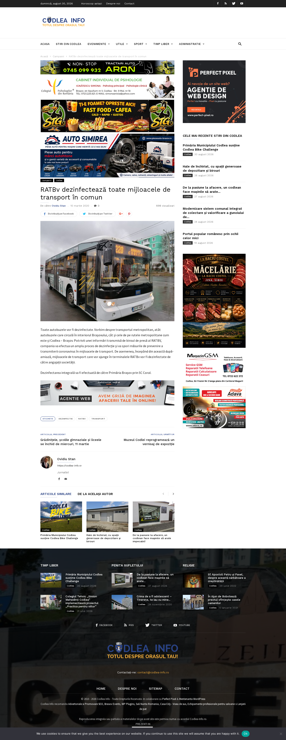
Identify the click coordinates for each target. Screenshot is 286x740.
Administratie (190, 44)
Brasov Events (112, 704)
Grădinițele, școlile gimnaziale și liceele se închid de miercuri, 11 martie (70, 442)
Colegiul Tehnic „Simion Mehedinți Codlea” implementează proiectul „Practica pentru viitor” (82, 601)
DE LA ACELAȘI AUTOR (95, 494)
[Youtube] (242, 3)
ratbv (82, 419)
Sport (138, 44)
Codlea (59, 180)
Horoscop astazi (91, 3)
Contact (129, 3)
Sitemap (155, 688)
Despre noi (113, 3)
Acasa (45, 44)
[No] (281, 734)
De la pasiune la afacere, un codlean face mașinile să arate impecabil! (152, 538)
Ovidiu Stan (59, 205)
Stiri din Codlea (68, 44)
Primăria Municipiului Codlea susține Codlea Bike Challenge (59, 537)
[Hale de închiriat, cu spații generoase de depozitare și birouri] (107, 516)
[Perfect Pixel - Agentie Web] (214, 122)
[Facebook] (218, 3)
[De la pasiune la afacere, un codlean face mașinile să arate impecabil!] (153, 516)
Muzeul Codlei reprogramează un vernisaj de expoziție (149, 442)
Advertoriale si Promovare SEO (85, 704)
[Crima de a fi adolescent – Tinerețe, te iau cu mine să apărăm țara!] (122, 602)
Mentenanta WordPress (192, 699)
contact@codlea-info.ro (153, 672)
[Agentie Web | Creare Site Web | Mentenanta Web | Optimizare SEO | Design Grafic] (107, 408)
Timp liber (161, 44)
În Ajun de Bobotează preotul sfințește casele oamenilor (224, 600)
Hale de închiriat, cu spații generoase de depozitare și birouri (103, 538)
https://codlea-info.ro (69, 465)
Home (101, 688)
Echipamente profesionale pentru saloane (211, 704)
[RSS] (226, 3)
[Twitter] (234, 3)
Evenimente (97, 44)
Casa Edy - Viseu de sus (173, 704)
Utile (120, 44)
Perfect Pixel (169, 699)
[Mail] (66, 479)
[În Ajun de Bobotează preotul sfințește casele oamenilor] (193, 602)
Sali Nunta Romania (147, 704)
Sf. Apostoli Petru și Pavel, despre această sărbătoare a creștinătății (227, 578)
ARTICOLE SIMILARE (55, 494)
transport (98, 419)
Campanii (47, 180)
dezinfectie (66, 419)
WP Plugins (128, 704)
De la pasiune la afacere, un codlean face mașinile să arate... (155, 578)
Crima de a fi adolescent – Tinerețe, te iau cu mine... (154, 598)
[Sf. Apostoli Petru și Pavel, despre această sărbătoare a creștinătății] (193, 580)
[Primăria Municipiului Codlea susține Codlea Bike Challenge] (61, 516)
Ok (245, 733)
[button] (240, 44)
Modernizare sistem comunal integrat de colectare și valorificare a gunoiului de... (213, 213)
